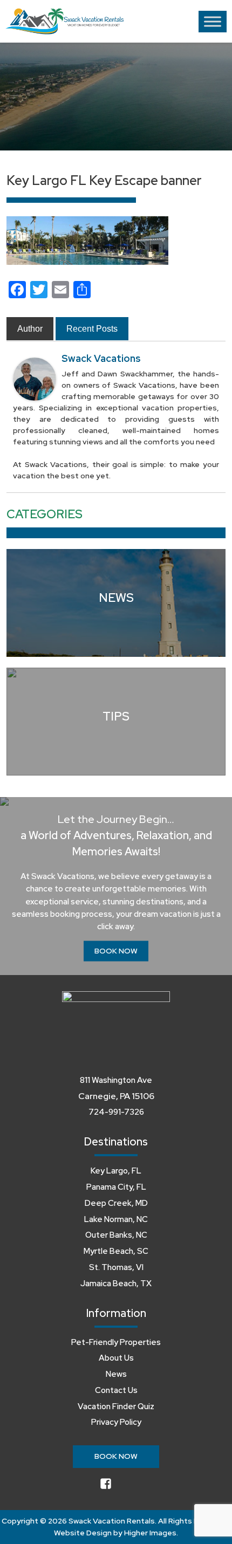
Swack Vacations (101, 358)
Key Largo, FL (116, 1170)
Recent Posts (92, 328)
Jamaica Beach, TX (116, 1283)
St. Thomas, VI (116, 1267)
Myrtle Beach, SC (116, 1251)
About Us (116, 1358)
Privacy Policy (116, 1422)
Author (30, 328)
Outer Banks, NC (116, 1235)
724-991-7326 (116, 1112)
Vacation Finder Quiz (116, 1406)
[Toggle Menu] (212, 21)
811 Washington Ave (116, 1080)
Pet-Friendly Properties (116, 1342)
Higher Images (150, 1533)
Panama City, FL (116, 1187)
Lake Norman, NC (116, 1219)
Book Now (116, 951)
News (116, 1374)
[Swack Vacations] (34, 378)
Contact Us (116, 1390)
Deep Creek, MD (116, 1203)
